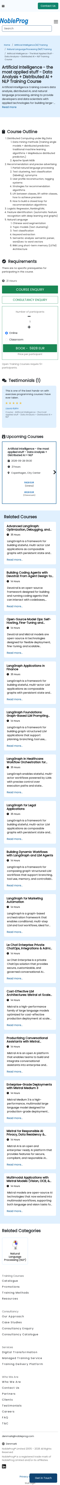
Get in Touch (43, 1478)
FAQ (5, 1417)
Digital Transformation (19, 1352)
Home (7, 45)
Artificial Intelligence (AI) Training (31, 45)
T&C (5, 1423)
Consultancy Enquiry (18, 1329)
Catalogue (10, 1281)
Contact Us (48, 6)
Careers (8, 1411)
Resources (10, 1299)
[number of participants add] (30, 327)
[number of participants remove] (30, 316)
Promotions (11, 1287)
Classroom (16, 339)
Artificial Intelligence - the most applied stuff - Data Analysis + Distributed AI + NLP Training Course (29, 56)
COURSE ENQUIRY (30, 289)
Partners (9, 1394)
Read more (9, 107)
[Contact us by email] (3, 6)
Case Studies (12, 1322)
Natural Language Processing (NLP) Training (29, 49)
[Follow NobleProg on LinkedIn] (4, 1466)
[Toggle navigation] (56, 21)
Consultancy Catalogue (20, 1334)
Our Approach (13, 1316)
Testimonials (12, 1406)
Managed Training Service (22, 1358)
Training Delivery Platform (22, 1364)
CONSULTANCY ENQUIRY (30, 300)
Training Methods (15, 1293)
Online (13, 333)
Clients (7, 1400)
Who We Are (11, 1382)
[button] (54, 472)
